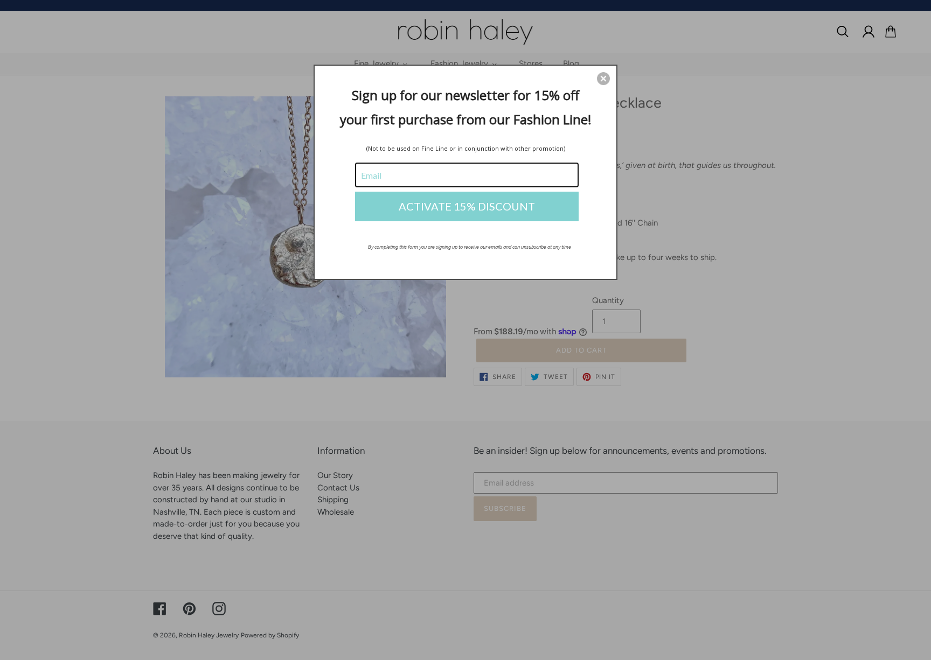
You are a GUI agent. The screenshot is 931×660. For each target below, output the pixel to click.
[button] (603, 78)
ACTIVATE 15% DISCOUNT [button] (467, 206)
